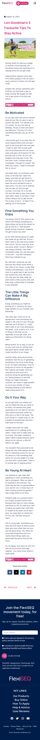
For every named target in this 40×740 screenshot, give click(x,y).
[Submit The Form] (12, 656)
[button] (34, 3)
